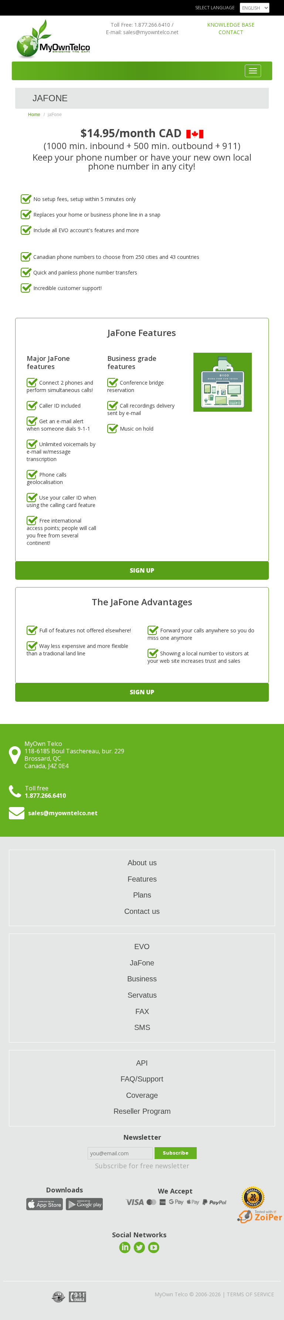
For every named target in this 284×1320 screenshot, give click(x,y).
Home (34, 114)
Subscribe (176, 1153)
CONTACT (231, 32)
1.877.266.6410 (152, 24)
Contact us (142, 911)
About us (142, 863)
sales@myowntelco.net (151, 32)
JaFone (142, 963)
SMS (142, 1027)
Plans (142, 895)
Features (142, 879)
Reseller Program (142, 1111)
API (142, 1063)
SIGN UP (142, 570)
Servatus (142, 995)
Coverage (142, 1095)
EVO (142, 946)
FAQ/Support (142, 1079)
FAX (142, 1011)
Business (142, 979)
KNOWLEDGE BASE (230, 24)
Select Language (214, 7)
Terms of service (250, 1294)
